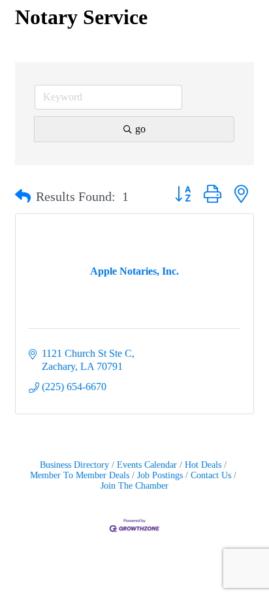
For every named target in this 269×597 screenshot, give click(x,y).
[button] (23, 196)
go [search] (140, 128)
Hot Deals (203, 465)
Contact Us (211, 475)
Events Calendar (147, 465)
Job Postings (160, 475)
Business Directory (74, 465)
